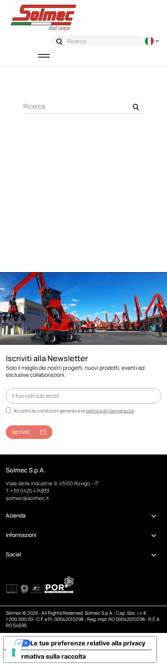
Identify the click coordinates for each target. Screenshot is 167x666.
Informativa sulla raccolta (48, 656)
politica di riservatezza (110, 410)
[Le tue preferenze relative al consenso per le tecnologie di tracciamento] (13, 652)
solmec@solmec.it (27, 498)
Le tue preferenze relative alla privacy (87, 643)
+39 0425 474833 (29, 490)
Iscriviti (21, 431)
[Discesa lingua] (153, 41)
